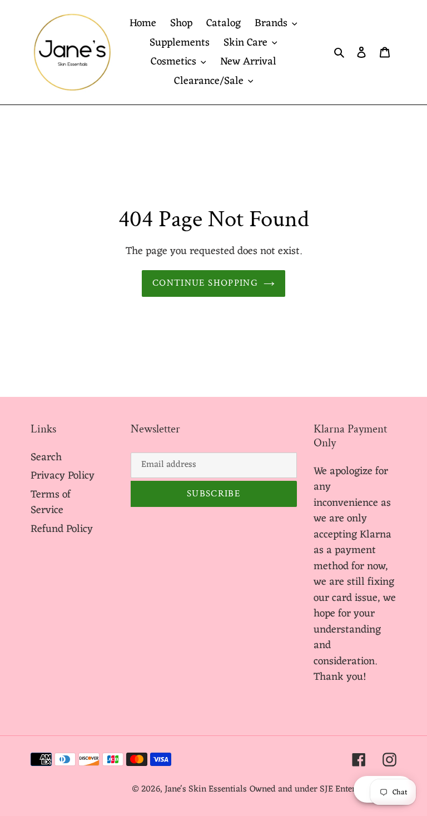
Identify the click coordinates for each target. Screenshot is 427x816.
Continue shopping (205, 283)
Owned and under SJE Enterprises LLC (323, 789)
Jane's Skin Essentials (206, 789)
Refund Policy (62, 529)
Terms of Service (51, 502)
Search (46, 457)
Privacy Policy (63, 475)
